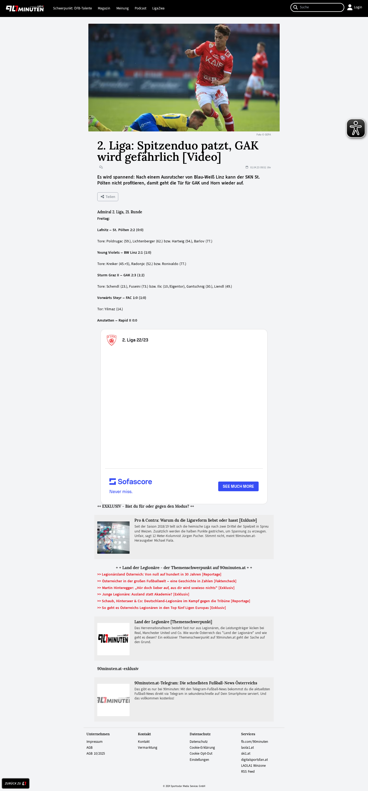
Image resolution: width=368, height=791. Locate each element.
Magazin (104, 8)
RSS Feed (248, 771)
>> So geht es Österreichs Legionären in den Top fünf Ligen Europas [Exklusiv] (161, 607)
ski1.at (245, 753)
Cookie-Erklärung (202, 748)
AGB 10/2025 (95, 753)
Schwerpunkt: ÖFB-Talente (72, 8)
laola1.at (247, 748)
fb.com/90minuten (254, 742)
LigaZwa (158, 8)
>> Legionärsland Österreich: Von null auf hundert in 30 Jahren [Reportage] (159, 574)
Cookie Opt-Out (201, 753)
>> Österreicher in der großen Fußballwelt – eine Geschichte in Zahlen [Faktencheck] (167, 581)
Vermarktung (147, 748)
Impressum (94, 742)
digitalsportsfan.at (254, 760)
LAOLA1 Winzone (253, 766)
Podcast (140, 8)
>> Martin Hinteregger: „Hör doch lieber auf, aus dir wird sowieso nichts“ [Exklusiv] (166, 588)
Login (358, 7)
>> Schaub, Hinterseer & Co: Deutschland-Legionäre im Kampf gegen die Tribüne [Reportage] (173, 601)
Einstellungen (199, 760)
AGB (89, 748)
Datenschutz (199, 742)
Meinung (122, 8)
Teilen (110, 196)
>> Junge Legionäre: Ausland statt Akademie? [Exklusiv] (143, 594)
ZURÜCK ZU (13, 783)
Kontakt (144, 742)
